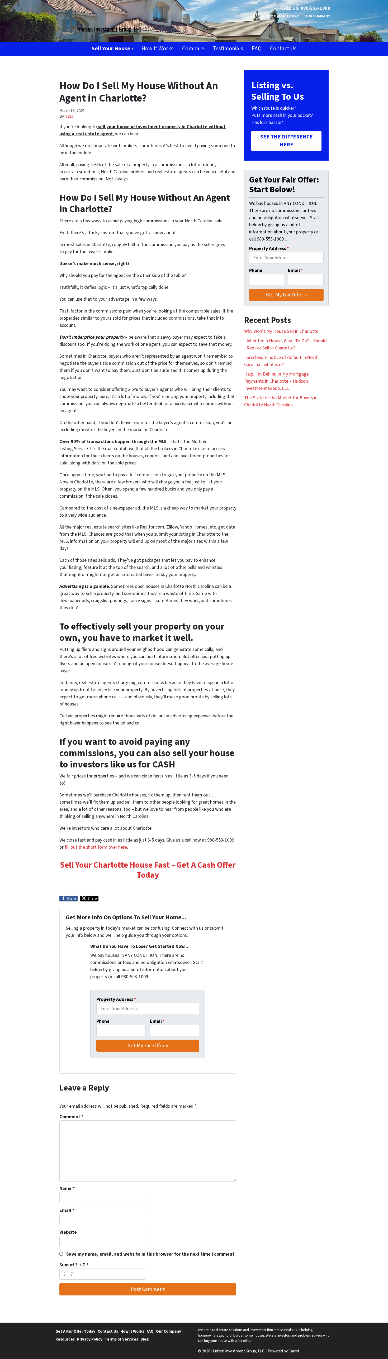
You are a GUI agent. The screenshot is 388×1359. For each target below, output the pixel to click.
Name (67, 1188)
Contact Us (283, 49)
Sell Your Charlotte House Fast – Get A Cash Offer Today (148, 870)
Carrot (294, 1351)
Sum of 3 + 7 (73, 1265)
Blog (144, 1339)
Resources (65, 1339)
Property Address (116, 999)
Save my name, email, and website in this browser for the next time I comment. (151, 1254)
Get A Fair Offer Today (276, 16)
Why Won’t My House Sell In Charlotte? (282, 331)
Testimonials (228, 49)
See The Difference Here (286, 140)
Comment (71, 1116)
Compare (193, 49)
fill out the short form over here (96, 847)
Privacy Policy (89, 1339)
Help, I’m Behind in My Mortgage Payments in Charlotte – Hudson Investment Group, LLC (276, 381)
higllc (69, 116)
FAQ (257, 49)
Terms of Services (121, 1339)
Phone (103, 1021)
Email (157, 1021)
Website (68, 1232)
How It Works (157, 49)
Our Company (317, 16)
